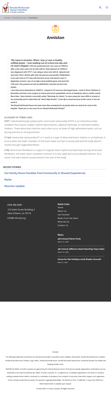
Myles (8, 179)
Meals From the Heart (68, 218)
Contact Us (63, 225)
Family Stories (19, 17)
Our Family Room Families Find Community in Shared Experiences (45, 173)
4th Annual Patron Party (69, 239)
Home (7, 17)
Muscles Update (14, 186)
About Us (62, 211)
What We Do (63, 221)
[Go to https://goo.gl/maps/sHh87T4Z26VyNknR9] (28, 212)
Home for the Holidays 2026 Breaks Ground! (79, 259)
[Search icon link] (100, 7)
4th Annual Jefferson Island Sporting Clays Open (81, 249)
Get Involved (63, 214)
